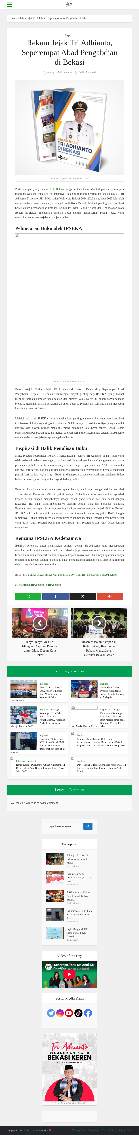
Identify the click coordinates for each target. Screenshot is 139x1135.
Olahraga (54, 709)
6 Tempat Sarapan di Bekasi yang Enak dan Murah (78, 859)
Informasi (20, 761)
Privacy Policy (109, 1130)
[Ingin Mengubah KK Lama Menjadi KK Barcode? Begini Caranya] (56, 933)
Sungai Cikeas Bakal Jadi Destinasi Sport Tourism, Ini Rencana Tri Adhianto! (72, 574)
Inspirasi (69, 35)
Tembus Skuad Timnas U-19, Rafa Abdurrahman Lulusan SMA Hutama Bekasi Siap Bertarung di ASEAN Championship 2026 (101, 742)
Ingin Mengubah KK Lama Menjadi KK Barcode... (77, 933)
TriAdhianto (55, 584)
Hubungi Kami (125, 1130)
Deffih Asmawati (87, 72)
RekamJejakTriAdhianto (31, 584)
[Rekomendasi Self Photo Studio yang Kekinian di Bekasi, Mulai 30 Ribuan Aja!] (56, 914)
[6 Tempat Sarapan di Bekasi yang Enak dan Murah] (56, 859)
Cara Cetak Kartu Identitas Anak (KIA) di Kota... (79, 878)
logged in (31, 802)
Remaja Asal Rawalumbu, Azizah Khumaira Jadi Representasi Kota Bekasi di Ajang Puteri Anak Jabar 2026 (41, 768)
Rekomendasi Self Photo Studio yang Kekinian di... (79, 915)
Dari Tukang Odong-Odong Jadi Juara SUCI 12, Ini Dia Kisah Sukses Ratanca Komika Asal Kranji (102, 768)
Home (13, 18)
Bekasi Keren (32, 1130)
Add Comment (65, 72)
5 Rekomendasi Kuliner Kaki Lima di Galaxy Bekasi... (79, 896)
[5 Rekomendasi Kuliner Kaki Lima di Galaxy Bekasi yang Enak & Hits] (56, 896)
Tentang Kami (79, 1130)
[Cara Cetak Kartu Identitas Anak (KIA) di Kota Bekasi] (56, 877)
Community (94, 1130)
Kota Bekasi (56, 189)
